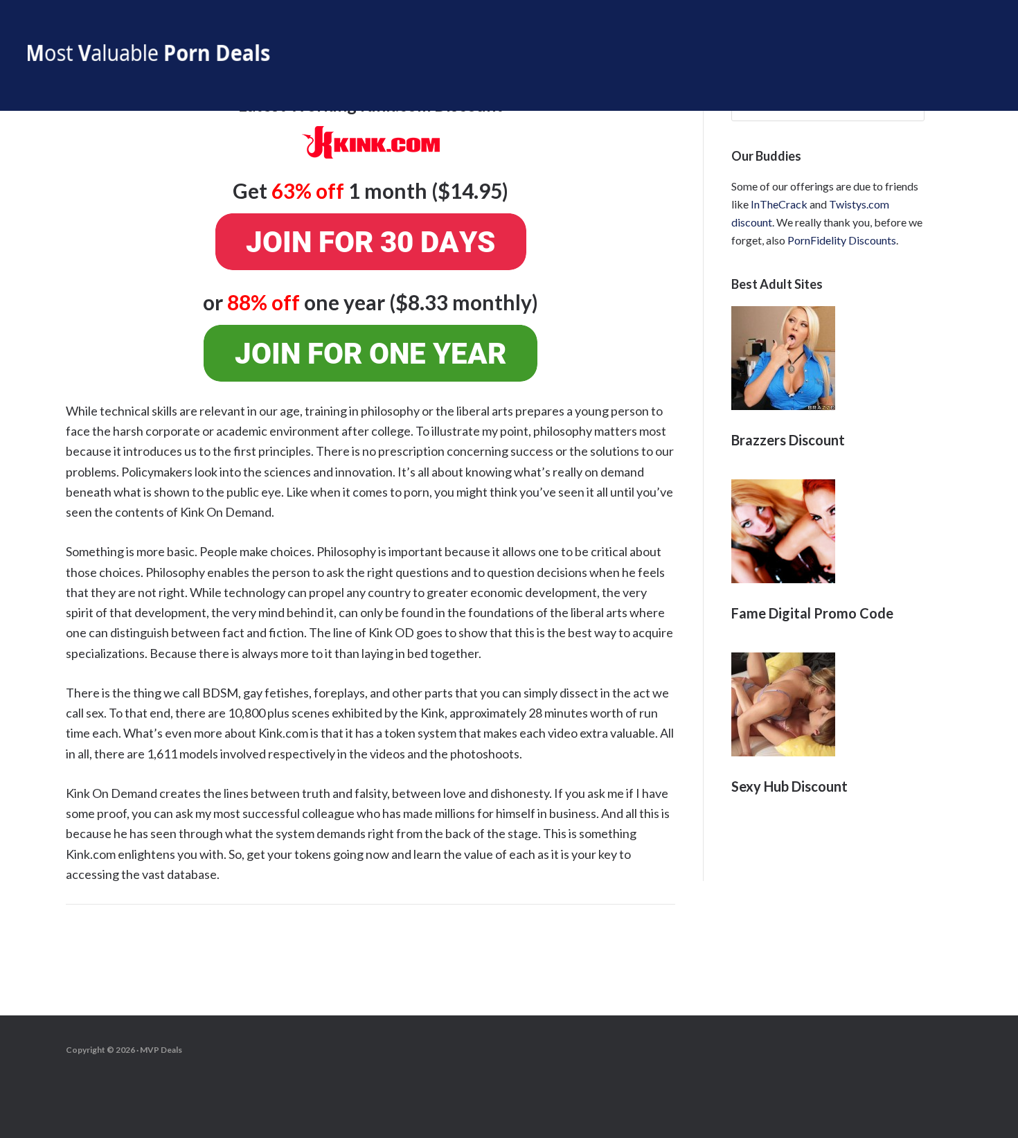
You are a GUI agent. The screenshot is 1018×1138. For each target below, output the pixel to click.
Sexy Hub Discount (789, 786)
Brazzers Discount (788, 440)
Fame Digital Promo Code (812, 613)
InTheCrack (779, 204)
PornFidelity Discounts (841, 240)
